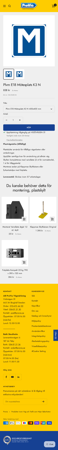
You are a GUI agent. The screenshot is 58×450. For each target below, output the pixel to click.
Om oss (35, 310)
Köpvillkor (36, 305)
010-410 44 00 (16, 306)
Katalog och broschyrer (42, 315)
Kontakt (35, 300)
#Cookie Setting (39, 351)
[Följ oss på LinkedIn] (18, 377)
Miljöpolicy (36, 320)
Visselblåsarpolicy (39, 346)
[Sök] (9, 6)
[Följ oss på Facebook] (6, 377)
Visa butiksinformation (14, 140)
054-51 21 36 (15, 344)
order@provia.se (18, 347)
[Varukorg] (53, 6)
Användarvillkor (38, 331)
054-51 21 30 (15, 309)
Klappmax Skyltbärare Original (43, 226)
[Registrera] (43, 401)
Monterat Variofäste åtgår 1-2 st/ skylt (15, 228)
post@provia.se (17, 312)
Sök (33, 295)
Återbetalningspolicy (40, 341)
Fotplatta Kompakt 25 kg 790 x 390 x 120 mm (15, 272)
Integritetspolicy (38, 336)
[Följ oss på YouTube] (12, 377)
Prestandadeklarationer (41, 326)
